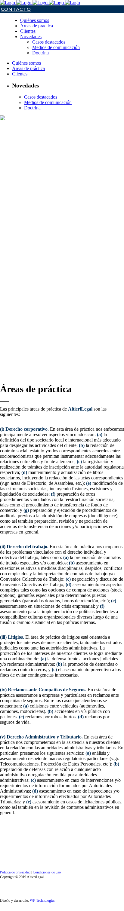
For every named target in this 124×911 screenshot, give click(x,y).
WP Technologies (42, 900)
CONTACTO (16, 9)
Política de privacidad (15, 872)
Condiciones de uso (47, 872)
